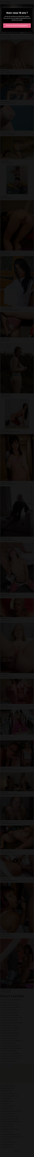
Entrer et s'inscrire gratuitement (17, 25)
